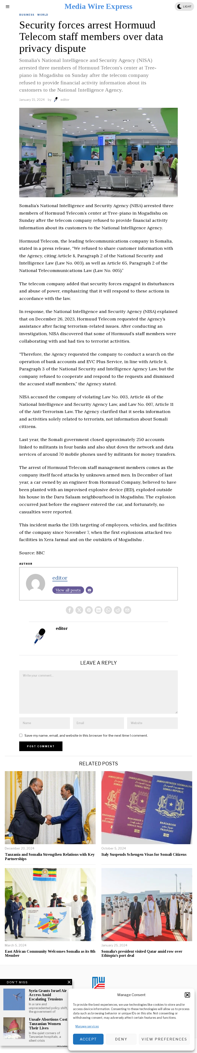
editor (65, 100)
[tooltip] (70, 610)
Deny (121, 1039)
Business (26, 14)
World (42, 14)
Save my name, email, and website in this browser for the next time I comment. (86, 735)
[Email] (89, 590)
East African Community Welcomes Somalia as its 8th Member (50, 953)
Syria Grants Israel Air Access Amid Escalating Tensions (48, 995)
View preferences (164, 1039)
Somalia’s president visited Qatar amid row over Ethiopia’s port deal (141, 953)
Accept (88, 1039)
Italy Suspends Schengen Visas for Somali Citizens (143, 854)
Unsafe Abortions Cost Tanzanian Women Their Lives (48, 1023)
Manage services (87, 1026)
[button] (187, 994)
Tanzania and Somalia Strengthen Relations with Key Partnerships (50, 856)
